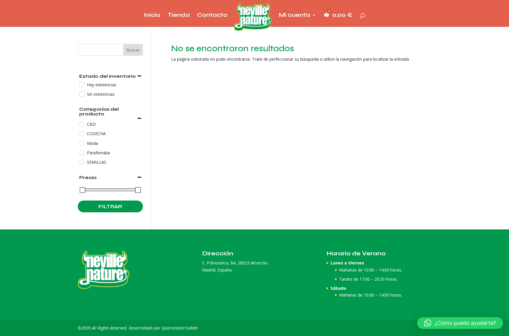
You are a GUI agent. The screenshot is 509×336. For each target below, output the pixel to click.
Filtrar (110, 206)
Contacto (212, 15)
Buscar (133, 50)
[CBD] (81, 124)
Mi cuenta (294, 15)
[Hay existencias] (81, 84)
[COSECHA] (81, 133)
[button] (460, 323)
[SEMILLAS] (81, 161)
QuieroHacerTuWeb (180, 328)
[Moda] (81, 142)
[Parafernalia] (81, 152)
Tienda (179, 15)
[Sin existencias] (81, 93)
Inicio (152, 15)
